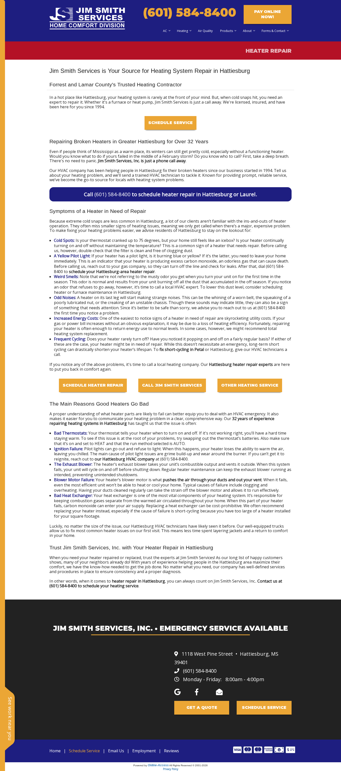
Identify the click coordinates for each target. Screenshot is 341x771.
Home (55, 751)
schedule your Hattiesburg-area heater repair (112, 271)
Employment (144, 751)
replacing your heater (74, 511)
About (247, 31)
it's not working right (222, 433)
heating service (124, 586)
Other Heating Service (249, 385)
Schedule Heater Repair (93, 385)
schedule (91, 586)
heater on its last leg (100, 297)
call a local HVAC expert (176, 287)
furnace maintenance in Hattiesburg (107, 292)
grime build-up (178, 454)
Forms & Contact (273, 31)
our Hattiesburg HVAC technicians (155, 526)
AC (165, 31)
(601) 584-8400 (189, 12)
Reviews (171, 751)
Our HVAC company (67, 170)
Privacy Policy (170, 769)
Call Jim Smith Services (172, 385)
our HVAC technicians (264, 349)
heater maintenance (196, 469)
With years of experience (154, 562)
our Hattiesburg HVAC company (125, 459)
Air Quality (205, 31)
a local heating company (176, 364)
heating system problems (160, 179)
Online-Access (158, 765)
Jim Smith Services (197, 557)
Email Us (116, 751)
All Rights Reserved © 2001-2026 (188, 765)
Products (226, 31)
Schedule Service (170, 122)
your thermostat (95, 240)
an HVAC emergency (246, 414)
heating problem (150, 418)
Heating (182, 31)
